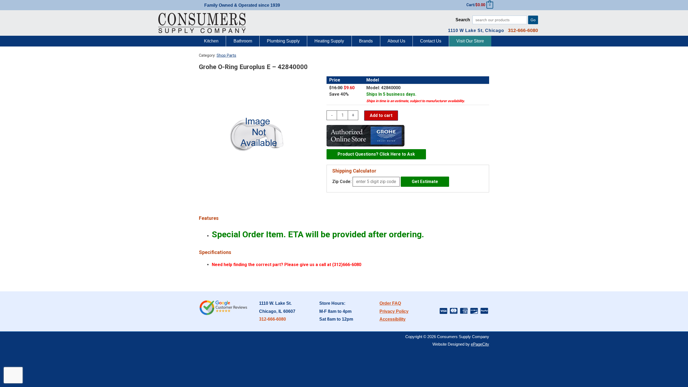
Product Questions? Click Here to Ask (376, 154)
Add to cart (381, 115)
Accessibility (392, 319)
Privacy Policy (393, 311)
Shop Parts (226, 55)
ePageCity (480, 344)
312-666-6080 (272, 319)
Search (463, 19)
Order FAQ (390, 303)
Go (533, 20)
